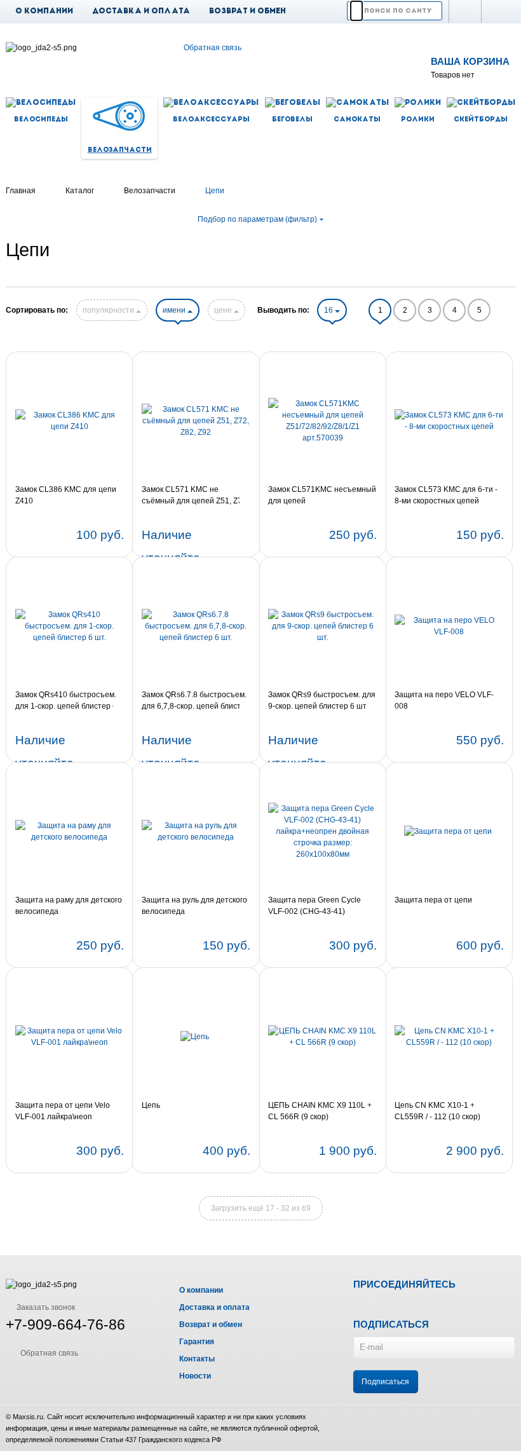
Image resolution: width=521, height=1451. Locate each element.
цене (224, 310)
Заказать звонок (45, 1307)
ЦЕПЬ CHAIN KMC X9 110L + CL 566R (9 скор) (320, 1111)
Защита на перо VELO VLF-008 (444, 700)
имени (175, 310)
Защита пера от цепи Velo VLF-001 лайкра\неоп (62, 1111)
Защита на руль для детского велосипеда (194, 906)
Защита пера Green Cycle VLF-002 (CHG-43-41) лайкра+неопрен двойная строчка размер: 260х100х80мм (315, 906)
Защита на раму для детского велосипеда (68, 906)
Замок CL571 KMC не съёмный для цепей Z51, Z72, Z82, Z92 (195, 496)
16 (329, 310)
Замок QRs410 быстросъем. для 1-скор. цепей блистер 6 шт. (66, 701)
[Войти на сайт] (498, 11)
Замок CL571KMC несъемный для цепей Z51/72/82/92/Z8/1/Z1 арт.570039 (322, 496)
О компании (44, 11)
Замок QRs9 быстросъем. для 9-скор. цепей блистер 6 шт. (322, 700)
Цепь (151, 1105)
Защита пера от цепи (433, 900)
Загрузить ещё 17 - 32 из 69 (261, 1208)
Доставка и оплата (141, 11)
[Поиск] (356, 10)
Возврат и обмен (247, 11)
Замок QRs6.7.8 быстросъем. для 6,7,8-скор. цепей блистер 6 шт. (196, 701)
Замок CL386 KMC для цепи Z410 (65, 495)
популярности (109, 310)
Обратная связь (212, 47)
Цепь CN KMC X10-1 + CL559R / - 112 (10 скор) (437, 1111)
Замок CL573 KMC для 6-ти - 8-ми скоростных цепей (446, 495)
